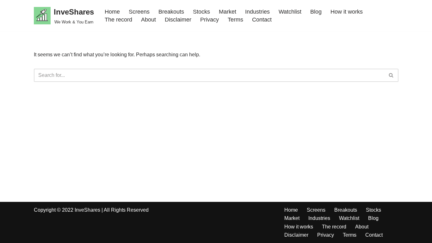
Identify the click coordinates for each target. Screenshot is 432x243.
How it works (346, 12)
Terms (235, 19)
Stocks (201, 12)
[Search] (391, 75)
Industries (257, 12)
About (148, 19)
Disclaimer (178, 19)
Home (112, 12)
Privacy (209, 19)
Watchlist (290, 12)
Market (227, 12)
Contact (262, 19)
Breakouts (171, 12)
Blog (316, 12)
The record (118, 19)
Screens (139, 12)
